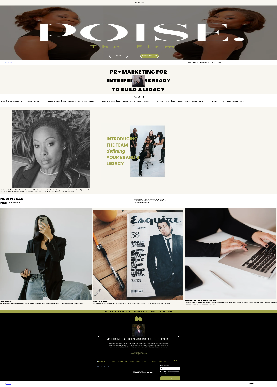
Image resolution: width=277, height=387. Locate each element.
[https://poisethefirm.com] (8, 62)
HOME (189, 62)
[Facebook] (108, 366)
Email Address (164, 365)
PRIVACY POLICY (163, 361)
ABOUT (213, 62)
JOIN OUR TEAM (152, 361)
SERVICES (195, 62)
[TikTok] (104, 366)
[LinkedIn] (101, 366)
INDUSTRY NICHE (204, 62)
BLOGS (219, 62)
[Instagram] (98, 366)
